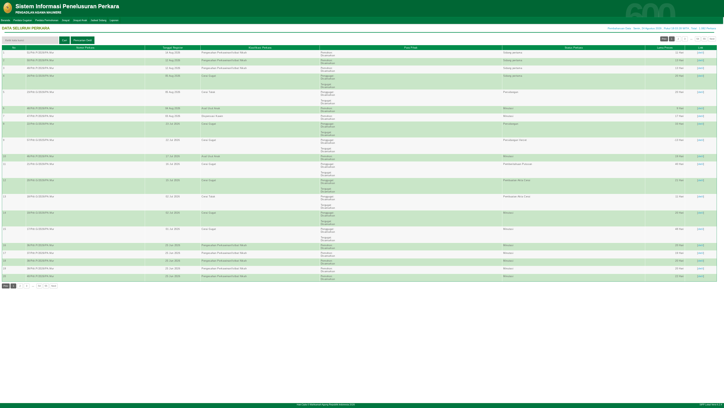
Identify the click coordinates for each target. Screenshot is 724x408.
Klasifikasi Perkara (260, 47)
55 (704, 39)
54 (697, 39)
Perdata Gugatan (22, 20)
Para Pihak (411, 47)
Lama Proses (665, 47)
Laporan (114, 20)
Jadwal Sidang (98, 20)
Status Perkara (574, 47)
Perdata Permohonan (46, 20)
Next (712, 39)
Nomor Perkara (85, 47)
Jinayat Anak (80, 20)
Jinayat (66, 20)
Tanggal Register (173, 47)
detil (700, 52)
